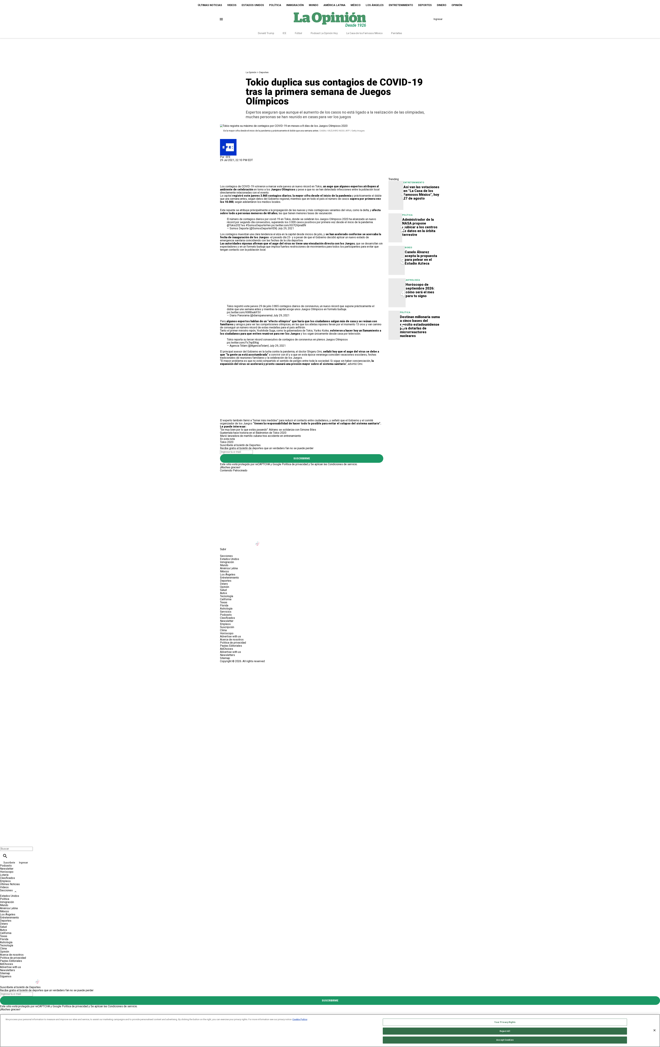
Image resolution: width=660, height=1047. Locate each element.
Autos (223, 593)
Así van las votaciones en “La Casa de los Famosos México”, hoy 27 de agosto (421, 192)
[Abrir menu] (221, 19)
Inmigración (295, 5)
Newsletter (226, 621)
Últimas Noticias (210, 5)
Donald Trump (266, 33)
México (356, 5)
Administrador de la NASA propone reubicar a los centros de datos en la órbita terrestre (419, 227)
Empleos (225, 624)
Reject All (505, 1031)
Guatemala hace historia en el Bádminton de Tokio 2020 (253, 432)
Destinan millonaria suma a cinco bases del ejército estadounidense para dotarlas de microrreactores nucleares (420, 326)
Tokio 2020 (226, 442)
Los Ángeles (375, 5)
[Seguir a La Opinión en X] (232, 541)
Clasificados (227, 617)
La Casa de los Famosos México (364, 33)
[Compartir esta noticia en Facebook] (232, 163)
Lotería (4, 875)
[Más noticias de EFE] (228, 140)
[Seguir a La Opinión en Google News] (266, 541)
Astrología (413, 280)
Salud (223, 590)
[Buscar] (5, 856)
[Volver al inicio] (330, 675)
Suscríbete (9, 862)
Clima (223, 630)
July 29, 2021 (286, 228)
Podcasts (226, 614)
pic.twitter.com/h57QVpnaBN (288, 225)
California (225, 599)
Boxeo (408, 248)
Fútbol (298, 33)
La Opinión (251, 72)
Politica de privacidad (233, 642)
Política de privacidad (295, 464)
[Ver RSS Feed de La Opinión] (300, 541)
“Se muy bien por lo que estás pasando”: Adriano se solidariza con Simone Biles (268, 429)
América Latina (334, 5)
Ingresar (438, 19)
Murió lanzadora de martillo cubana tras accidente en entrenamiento (260, 435)
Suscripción (227, 627)
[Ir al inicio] (330, 486)
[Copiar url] (228, 173)
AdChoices (226, 648)
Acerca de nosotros (232, 639)
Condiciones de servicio (342, 464)
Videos (231, 5)
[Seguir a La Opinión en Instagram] (241, 541)
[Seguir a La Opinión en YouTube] (249, 541)
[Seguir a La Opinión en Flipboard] (275, 541)
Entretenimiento (401, 5)
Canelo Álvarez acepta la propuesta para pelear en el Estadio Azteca (421, 257)
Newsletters (227, 655)
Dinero (441, 5)
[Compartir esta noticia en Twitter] (241, 163)
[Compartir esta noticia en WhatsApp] (224, 163)
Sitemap (225, 658)
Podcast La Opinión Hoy (324, 33)
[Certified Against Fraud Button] (232, 664)
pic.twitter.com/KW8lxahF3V (244, 312)
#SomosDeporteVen (258, 225)
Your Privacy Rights (504, 1022)
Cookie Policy (299, 1019)
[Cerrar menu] (4, 843)
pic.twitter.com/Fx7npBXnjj (243, 342)
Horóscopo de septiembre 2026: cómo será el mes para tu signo (420, 290)
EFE (228, 157)
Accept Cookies (505, 1040)
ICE (284, 33)
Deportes (425, 5)
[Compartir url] (224, 181)
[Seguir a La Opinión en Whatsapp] (283, 541)
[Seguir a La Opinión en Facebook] (224, 541)
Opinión (457, 5)
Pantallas (396, 33)
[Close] (654, 1030)
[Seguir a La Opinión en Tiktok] (258, 541)
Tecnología (226, 596)
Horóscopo (226, 633)
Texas (223, 602)
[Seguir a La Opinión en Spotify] (291, 541)
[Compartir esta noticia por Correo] (249, 163)
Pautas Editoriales (231, 645)
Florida (224, 605)
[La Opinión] (330, 19)
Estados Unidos (253, 5)
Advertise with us (230, 636)
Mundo (313, 5)
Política (275, 5)
